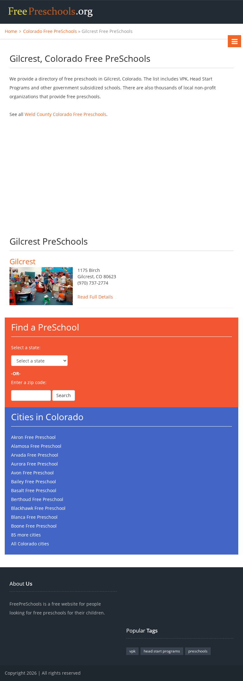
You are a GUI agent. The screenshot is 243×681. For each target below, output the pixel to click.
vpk (132, 651)
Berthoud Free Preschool (37, 499)
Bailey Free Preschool (33, 482)
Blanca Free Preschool (34, 517)
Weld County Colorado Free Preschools (65, 114)
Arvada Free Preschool (34, 455)
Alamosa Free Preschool (36, 446)
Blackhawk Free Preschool (38, 508)
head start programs (162, 651)
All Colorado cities (30, 544)
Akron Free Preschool (33, 437)
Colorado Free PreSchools (50, 31)
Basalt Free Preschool (33, 490)
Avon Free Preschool (32, 473)
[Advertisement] (121, 172)
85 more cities (26, 535)
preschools (198, 651)
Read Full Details (95, 297)
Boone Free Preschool (34, 526)
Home (11, 31)
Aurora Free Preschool (34, 464)
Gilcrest (22, 261)
